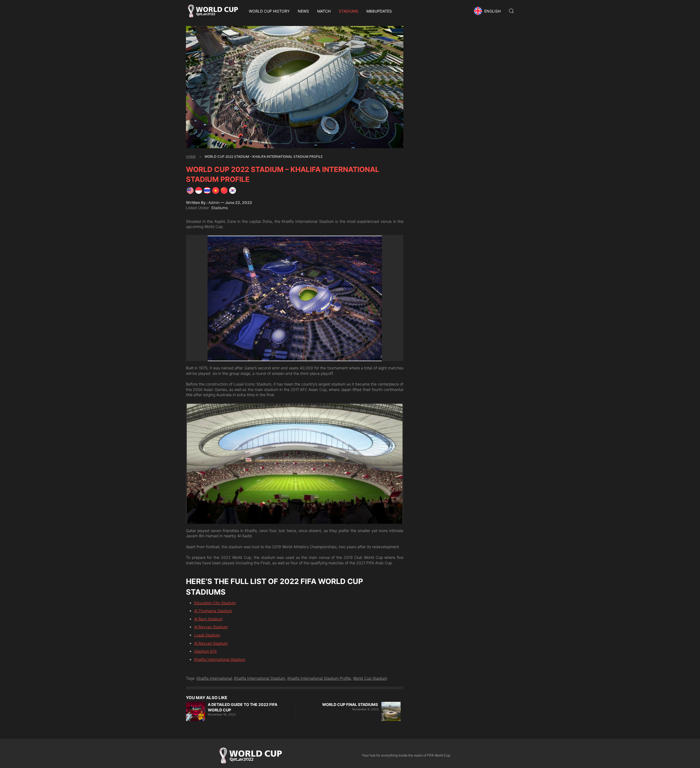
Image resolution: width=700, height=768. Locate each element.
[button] (487, 11)
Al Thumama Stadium (213, 610)
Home (191, 156)
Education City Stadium (215, 602)
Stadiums (348, 11)
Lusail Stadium (207, 635)
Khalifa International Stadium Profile (319, 678)
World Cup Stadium (370, 678)
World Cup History (269, 11)
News (303, 11)
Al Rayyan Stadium (211, 626)
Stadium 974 (205, 651)
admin (214, 202)
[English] (190, 190)
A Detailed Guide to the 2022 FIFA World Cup (242, 707)
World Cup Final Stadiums (350, 704)
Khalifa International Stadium (219, 659)
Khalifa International (214, 678)
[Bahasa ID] (198, 190)
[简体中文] (224, 190)
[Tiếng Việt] (215, 190)
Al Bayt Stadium (208, 619)
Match (324, 11)
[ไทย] (207, 190)
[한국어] (232, 190)
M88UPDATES (379, 11)
